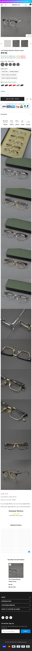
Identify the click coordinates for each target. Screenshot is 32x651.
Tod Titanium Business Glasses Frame (14, 580)
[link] (8, 550)
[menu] (2, 5)
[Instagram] (6, 617)
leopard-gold (15, 587)
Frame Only (5, 71)
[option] (16, 22)
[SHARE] (30, 99)
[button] (27, 35)
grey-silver (13, 587)
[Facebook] (2, 617)
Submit (26, 631)
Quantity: (3, 91)
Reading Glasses (14, 71)
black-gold (11, 587)
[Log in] (26, 5)
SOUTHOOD (13, 642)
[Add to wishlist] (27, 99)
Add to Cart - (12, 99)
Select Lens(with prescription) (9, 78)
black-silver (9, 587)
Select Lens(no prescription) (9, 75)
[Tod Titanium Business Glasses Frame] (16, 570)
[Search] (6, 5)
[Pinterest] (10, 617)
